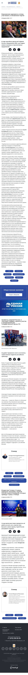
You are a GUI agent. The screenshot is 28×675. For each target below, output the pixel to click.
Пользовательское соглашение (14, 657)
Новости (18, 6)
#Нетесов (19, 271)
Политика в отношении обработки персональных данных (14, 659)
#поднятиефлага (14, 484)
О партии (4, 627)
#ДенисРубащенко (19, 476)
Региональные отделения (5, 630)
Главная (3, 6)
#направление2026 (18, 274)
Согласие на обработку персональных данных (14, 661)
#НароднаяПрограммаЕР (9, 618)
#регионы (19, 277)
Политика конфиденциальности (14, 658)
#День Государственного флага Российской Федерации (14, 480)
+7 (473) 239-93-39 (14, 638)
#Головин (19, 615)
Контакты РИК (18, 629)
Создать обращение (14, 294)
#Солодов (18, 473)
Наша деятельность (11, 6)
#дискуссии (7, 274)
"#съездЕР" (22, 618)
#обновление (9, 277)
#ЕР (9, 271)
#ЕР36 (9, 473)
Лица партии (18, 627)
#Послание (14, 280)
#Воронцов (7, 476)
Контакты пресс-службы (8, 633)
